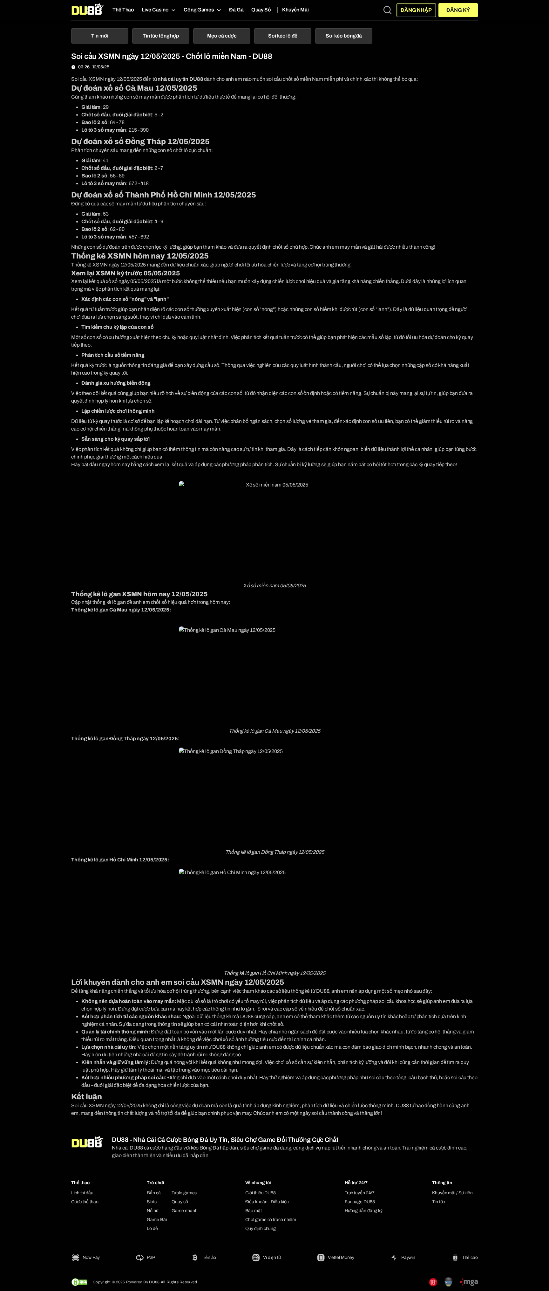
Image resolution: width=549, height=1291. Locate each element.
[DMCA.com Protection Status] (79, 1282)
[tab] (99, 36)
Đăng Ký (458, 10)
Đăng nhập (416, 10)
